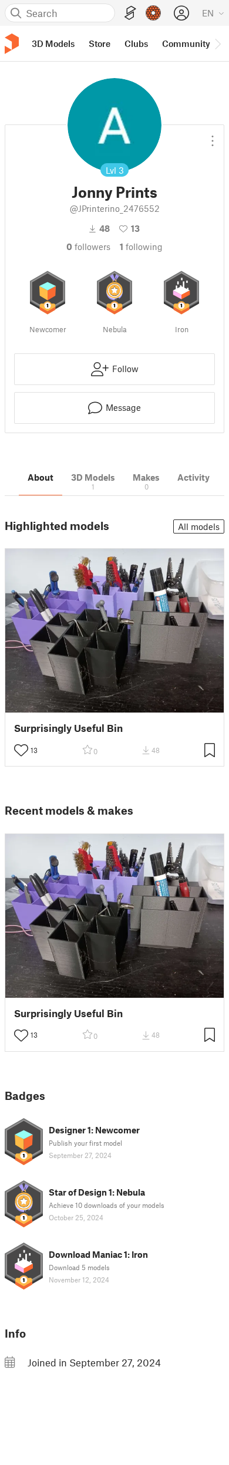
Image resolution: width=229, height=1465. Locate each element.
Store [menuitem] (99, 43)
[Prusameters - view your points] (153, 13)
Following (141, 246)
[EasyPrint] (130, 13)
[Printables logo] (12, 43)
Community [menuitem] (186, 43)
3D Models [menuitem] (53, 43)
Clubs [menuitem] (136, 43)
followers (88, 246)
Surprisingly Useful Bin (68, 728)
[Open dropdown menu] (212, 136)
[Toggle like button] (21, 750)
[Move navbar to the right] (217, 43)
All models (199, 526)
